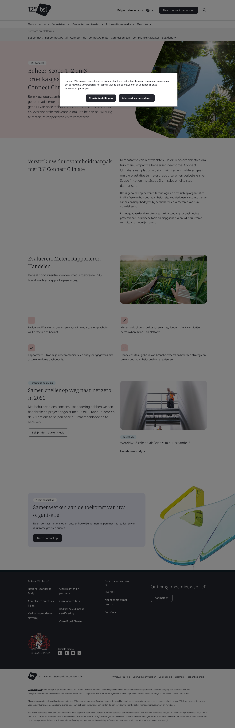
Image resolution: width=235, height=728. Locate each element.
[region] (118, 90)
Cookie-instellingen (101, 98)
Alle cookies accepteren (136, 98)
